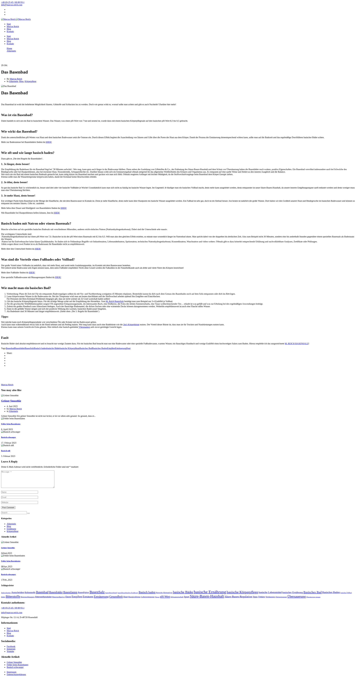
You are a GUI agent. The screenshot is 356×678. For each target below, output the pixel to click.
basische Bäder (53, 348)
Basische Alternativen (164, 593)
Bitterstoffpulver (58, 597)
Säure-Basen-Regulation (238, 596)
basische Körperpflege (69, 348)
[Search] (28, 513)
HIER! (49, 142)
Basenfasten (70, 592)
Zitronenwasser (281, 597)
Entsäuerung (120, 348)
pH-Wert (165, 596)
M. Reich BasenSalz (115, 301)
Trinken (261, 596)
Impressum (11, 672)
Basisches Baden (99, 348)
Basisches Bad (85, 348)
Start (9, 24)
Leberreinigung (147, 597)
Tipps (255, 596)
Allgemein (13, 81)
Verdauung (270, 597)
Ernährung (11, 529)
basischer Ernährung (292, 592)
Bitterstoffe (13, 596)
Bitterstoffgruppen (28, 597)
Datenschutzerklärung (16, 674)
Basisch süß (5, 451)
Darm (68, 596)
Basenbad (10, 348)
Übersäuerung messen (313, 597)
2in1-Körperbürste (131, 324)
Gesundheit (116, 596)
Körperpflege (30, 81)
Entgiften (111, 348)
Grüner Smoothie (11, 400)
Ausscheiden (17, 592)
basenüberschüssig (111, 593)
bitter (3, 597)
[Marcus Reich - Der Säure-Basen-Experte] (8, 19)
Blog (9, 29)
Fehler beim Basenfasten (10, 424)
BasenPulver (83, 592)
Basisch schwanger (8, 437)
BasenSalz (29, 348)
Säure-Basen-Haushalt (207, 596)
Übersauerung (296, 596)
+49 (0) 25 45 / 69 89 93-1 (12, 2)
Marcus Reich (13, 26)
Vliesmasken (84, 327)
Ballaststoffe (30, 592)
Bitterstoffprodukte (43, 596)
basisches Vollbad (346, 593)
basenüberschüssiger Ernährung (128, 593)
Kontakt (10, 31)
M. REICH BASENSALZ (296, 343)
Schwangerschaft (177, 597)
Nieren (157, 597)
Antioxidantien (6, 593)
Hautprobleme (134, 597)
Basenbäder (19, 348)
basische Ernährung (210, 592)
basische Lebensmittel (270, 592)
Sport (186, 596)
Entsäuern (88, 596)
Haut (128, 348)
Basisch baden (40, 348)
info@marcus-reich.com (11, 5)
